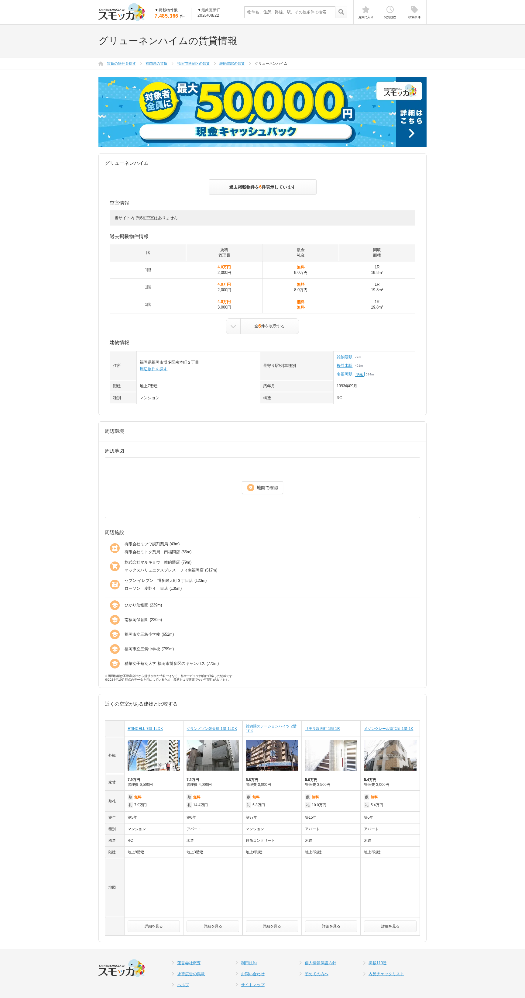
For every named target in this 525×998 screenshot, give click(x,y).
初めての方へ (316, 974)
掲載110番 (378, 963)
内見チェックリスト (386, 974)
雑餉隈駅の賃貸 (232, 63)
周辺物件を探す (153, 369)
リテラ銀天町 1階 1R (322, 729)
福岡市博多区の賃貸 (193, 63)
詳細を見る (154, 926)
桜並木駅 (344, 365)
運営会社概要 (189, 963)
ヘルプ (183, 984)
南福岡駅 (344, 374)
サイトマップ (253, 984)
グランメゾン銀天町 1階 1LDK (212, 729)
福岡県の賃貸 (156, 63)
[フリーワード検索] (341, 12)
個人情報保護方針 (320, 963)
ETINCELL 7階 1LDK (145, 729)
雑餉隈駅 (344, 357)
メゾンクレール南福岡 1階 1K (388, 729)
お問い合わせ (253, 974)
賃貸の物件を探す (121, 63)
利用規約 (249, 963)
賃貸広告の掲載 (191, 974)
